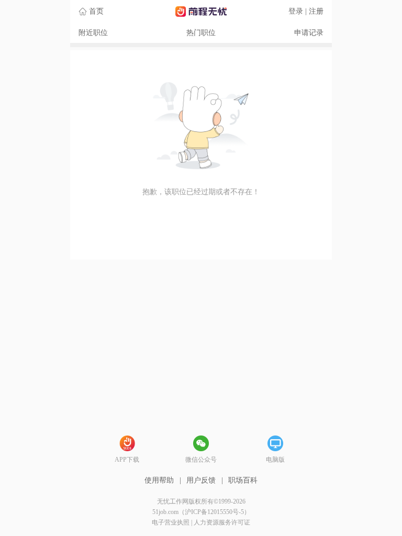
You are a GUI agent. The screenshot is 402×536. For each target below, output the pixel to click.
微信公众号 (201, 459)
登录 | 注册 (305, 11)
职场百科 (243, 480)
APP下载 (127, 459)
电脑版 (275, 459)
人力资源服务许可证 (222, 522)
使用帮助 (159, 480)
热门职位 (201, 33)
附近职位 (93, 33)
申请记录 (308, 33)
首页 (96, 11)
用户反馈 (201, 480)
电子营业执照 (170, 522)
